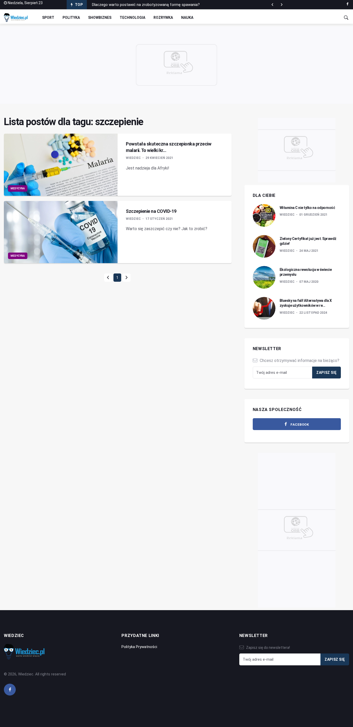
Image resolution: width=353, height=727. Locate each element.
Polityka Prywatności (139, 646)
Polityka (71, 17)
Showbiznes (99, 17)
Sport (48, 17)
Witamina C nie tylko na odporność (307, 208)
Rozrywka (163, 17)
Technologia (132, 17)
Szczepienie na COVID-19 (151, 211)
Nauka (187, 17)
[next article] (272, 4)
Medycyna (18, 188)
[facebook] (347, 4)
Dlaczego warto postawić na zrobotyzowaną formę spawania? (146, 4)
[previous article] (281, 4)
